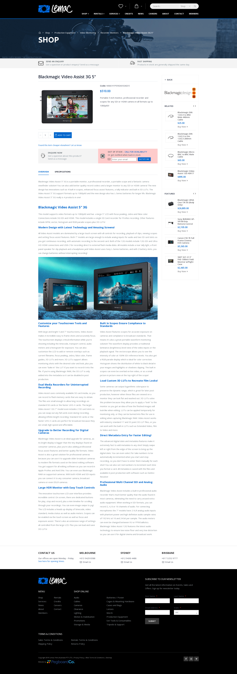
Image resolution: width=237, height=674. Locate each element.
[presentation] (193, 106)
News (141, 13)
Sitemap (109, 658)
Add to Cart (64, 135)
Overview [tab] (43, 172)
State (177, 607)
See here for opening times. (51, 561)
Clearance (78, 609)
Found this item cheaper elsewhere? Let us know (60, 145)
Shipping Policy (45, 643)
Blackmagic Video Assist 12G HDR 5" (186, 172)
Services (113, 13)
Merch (109, 613)
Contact (179, 13)
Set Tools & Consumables (119, 620)
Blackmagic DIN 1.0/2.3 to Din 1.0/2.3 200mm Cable (185, 137)
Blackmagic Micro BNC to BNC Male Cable (186, 154)
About (165, 13)
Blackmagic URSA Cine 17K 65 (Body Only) (186, 202)
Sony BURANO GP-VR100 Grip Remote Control (186, 221)
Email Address (152, 607)
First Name (151, 596)
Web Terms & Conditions (95, 658)
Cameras (78, 605)
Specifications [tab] (63, 172)
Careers (153, 13)
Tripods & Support (115, 624)
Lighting (77, 613)
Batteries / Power (115, 597)
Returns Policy (78, 643)
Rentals (98, 13)
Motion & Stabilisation (84, 616)
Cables (77, 601)
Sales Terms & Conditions (50, 640)
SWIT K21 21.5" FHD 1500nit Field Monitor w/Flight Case (186, 261)
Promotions (79, 620)
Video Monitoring (88, 32)
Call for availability (136, 151)
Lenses (110, 609)
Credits (129, 13)
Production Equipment (64, 32)
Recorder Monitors (110, 32)
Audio (76, 597)
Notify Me (144, 159)
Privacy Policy (79, 658)
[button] (122, 6)
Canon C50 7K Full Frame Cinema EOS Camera (186, 240)
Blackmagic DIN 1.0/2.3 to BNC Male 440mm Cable (185, 116)
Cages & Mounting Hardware (120, 601)
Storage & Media (82, 624)
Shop (84, 13)
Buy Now (182, 126)
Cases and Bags (114, 605)
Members (193, 13)
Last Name (180, 596)
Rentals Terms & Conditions (84, 640)
